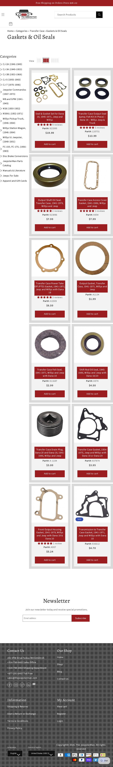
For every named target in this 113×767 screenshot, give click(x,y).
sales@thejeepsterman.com (22, 678)
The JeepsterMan (85, 745)
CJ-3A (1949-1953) (12, 69)
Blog (59, 671)
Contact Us (63, 678)
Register (61, 713)
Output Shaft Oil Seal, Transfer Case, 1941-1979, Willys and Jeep (50, 203)
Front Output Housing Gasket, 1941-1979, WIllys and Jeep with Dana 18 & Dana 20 (49, 534)
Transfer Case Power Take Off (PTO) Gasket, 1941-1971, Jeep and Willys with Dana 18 (49, 288)
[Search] (99, 14)
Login (60, 721)
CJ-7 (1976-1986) (12, 84)
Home (10, 31)
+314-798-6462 (15, 662)
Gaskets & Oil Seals (56, 31)
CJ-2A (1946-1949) (12, 64)
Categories (22, 31)
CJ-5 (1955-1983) (12, 79)
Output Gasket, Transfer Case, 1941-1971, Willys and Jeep (92, 286)
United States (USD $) (40, 753)
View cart (62, 706)
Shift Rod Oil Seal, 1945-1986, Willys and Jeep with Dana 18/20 (92, 372)
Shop (60, 664)
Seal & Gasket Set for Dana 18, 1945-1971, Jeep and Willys (50, 116)
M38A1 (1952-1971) (13, 113)
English (13, 753)
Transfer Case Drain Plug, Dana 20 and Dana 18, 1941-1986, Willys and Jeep (50, 452)
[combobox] (78, 14)
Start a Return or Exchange (21, 713)
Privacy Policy (14, 728)
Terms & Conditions (17, 721)
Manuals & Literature (14, 170)
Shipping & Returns (17, 706)
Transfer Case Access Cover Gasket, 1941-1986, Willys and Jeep (92, 203)
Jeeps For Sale (10, 175)
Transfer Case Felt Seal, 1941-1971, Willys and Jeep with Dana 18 (49, 372)
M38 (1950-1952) (11, 108)
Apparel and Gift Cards (15, 180)
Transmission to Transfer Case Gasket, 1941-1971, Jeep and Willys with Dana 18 (92, 534)
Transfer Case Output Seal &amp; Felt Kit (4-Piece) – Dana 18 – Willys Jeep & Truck (92, 118)
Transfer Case (37, 31)
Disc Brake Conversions (15, 156)
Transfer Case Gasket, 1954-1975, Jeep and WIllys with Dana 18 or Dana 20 (92, 452)
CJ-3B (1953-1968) (12, 74)
